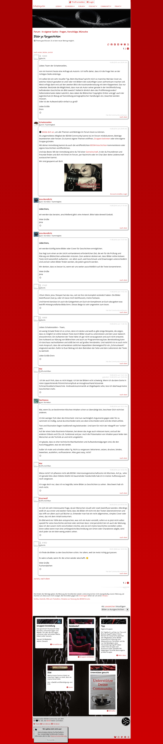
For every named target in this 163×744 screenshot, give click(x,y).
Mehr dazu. (122, 655)
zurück (50, 52)
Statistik (42, 599)
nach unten (38, 52)
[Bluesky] (115, 737)
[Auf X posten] (114, 44)
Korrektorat (46, 724)
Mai (40, 368)
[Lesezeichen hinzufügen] (127, 609)
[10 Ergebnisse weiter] (128, 48)
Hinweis (105, 596)
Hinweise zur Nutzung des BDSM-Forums (75, 599)
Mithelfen (112, 711)
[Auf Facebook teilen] (111, 44)
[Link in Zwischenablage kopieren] (108, 44)
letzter (45, 52)
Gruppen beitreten (102, 138)
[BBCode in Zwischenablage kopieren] (127, 44)
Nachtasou (43, 400)
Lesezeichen (110, 606)
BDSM (49, 721)
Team (37, 724)
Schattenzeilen (39, 6)
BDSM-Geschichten (98, 145)
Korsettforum (57, 644)
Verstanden (51, 740)
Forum (37, 31)
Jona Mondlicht (45, 199)
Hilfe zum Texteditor (53, 599)
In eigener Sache (50, 31)
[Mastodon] (121, 737)
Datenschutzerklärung (59, 736)
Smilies (36, 599)
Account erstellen (116, 194)
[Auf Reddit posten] (117, 44)
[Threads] (128, 737)
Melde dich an (48, 132)
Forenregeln (83, 596)
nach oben (123, 117)
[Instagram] (118, 737)
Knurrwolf (43, 498)
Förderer (56, 724)
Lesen (70, 687)
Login (91, 2)
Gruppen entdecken (87, 657)
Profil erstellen (78, 2)
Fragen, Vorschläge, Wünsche (74, 31)
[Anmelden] (83, 190)
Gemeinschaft (92, 152)
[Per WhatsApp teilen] (124, 44)
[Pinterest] (124, 737)
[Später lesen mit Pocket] (121, 44)
